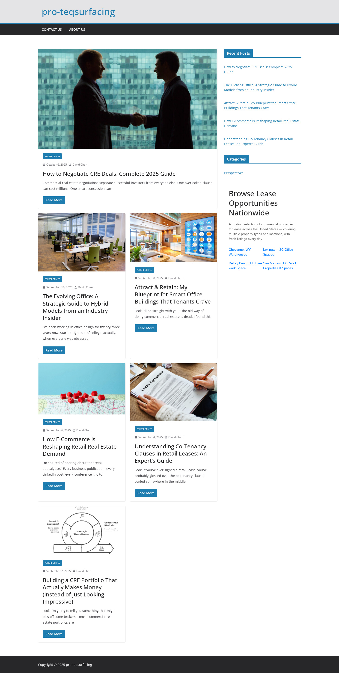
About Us (77, 29)
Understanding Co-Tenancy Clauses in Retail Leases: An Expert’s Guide (171, 453)
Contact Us (52, 29)
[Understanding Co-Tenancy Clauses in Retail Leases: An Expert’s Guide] (173, 392)
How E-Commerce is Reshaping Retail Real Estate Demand (80, 446)
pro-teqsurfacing (78, 11)
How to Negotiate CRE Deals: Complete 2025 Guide (109, 173)
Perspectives (52, 156)
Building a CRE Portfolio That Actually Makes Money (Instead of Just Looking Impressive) (80, 590)
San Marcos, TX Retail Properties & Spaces (279, 265)
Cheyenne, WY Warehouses (240, 252)
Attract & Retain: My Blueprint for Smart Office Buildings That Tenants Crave (173, 294)
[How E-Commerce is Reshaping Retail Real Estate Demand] (81, 388)
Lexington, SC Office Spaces (278, 252)
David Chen (79, 165)
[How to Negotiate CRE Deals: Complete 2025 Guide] (127, 99)
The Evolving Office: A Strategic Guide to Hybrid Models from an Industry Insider (75, 307)
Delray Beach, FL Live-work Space (245, 265)
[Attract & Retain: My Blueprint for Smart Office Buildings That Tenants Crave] (173, 237)
